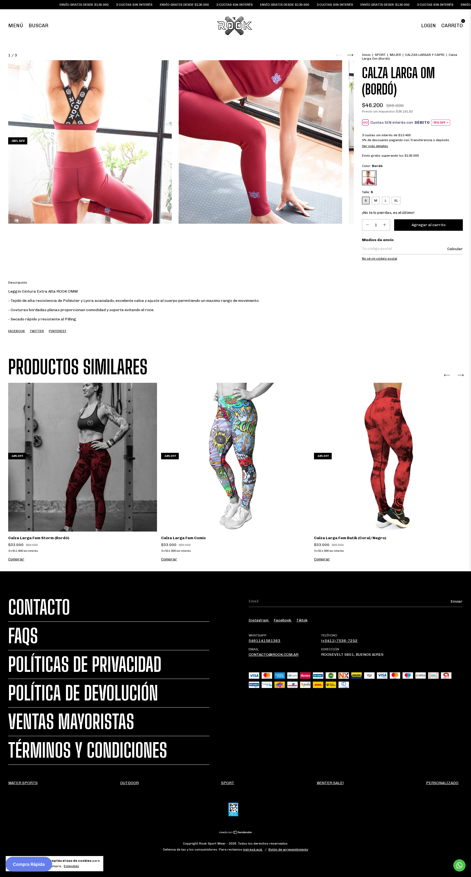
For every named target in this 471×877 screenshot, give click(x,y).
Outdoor (129, 783)
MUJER (395, 55)
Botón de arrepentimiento (288, 849)
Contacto (39, 607)
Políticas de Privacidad (84, 664)
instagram (259, 620)
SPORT (380, 55)
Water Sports (23, 783)
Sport (227, 783)
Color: (372, 166)
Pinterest (58, 331)
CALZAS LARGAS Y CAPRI (425, 55)
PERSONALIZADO (442, 783)
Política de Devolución (83, 693)
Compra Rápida (29, 864)
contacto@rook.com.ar (273, 654)
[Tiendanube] (236, 833)
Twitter (37, 331)
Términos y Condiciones (87, 750)
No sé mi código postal (379, 258)
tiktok (301, 620)
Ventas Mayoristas (71, 721)
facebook (283, 620)
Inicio (366, 55)
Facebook (16, 331)
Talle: (367, 192)
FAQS (23, 635)
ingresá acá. (253, 849)
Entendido (71, 866)
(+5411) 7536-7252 (339, 640)
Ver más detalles (375, 146)
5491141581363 (264, 640)
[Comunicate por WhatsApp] (459, 865)
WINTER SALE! (330, 783)
